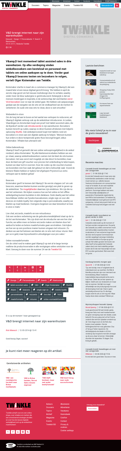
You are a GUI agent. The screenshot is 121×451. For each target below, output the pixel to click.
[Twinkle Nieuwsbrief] (107, 5)
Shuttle (18, 132)
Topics (46, 5)
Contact (77, 1)
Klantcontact (10, 41)
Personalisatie (27, 39)
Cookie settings (67, 430)
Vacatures (86, 1)
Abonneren (55, 1)
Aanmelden (92, 409)
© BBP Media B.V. (111, 1)
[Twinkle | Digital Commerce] (14, 5)
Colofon (63, 418)
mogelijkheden (30, 189)
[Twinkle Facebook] (13, 432)
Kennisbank (98, 1)
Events (67, 5)
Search (37, 39)
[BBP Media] (10, 445)
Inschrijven (94, 140)
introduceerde (34, 126)
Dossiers (35, 5)
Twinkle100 (78, 5)
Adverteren (67, 1)
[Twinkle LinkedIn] (117, 5)
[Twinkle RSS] (28, 432)
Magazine (56, 5)
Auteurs (49, 404)
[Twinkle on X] (8, 432)
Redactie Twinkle (22, 44)
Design (16, 39)
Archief (49, 414)
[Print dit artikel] (40, 269)
